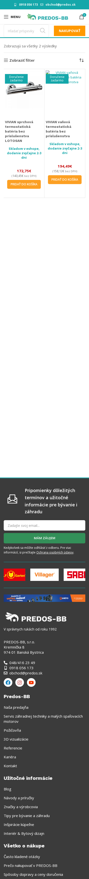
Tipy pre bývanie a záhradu (27, 815)
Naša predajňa (16, 707)
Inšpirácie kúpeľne (19, 824)
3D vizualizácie (16, 739)
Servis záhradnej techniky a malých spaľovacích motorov (43, 719)
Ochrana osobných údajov (54, 552)
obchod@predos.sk (60, 4)
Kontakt (10, 765)
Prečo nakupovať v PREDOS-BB (30, 865)
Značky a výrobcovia (21, 806)
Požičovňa (12, 730)
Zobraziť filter (22, 60)
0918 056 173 (28, 4)
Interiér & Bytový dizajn (24, 833)
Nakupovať (69, 30)
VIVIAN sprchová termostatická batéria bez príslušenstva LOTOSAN (19, 131)
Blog (7, 788)
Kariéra (10, 756)
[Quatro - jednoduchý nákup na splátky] (44, 597)
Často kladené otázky (22, 856)
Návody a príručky (19, 797)
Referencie (13, 747)
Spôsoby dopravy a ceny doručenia (33, 874)
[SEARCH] (42, 30)
